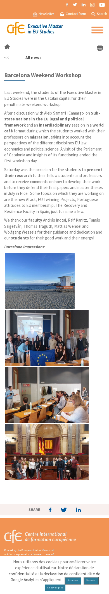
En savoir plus (55, 587)
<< (6, 57)
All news (33, 57)
